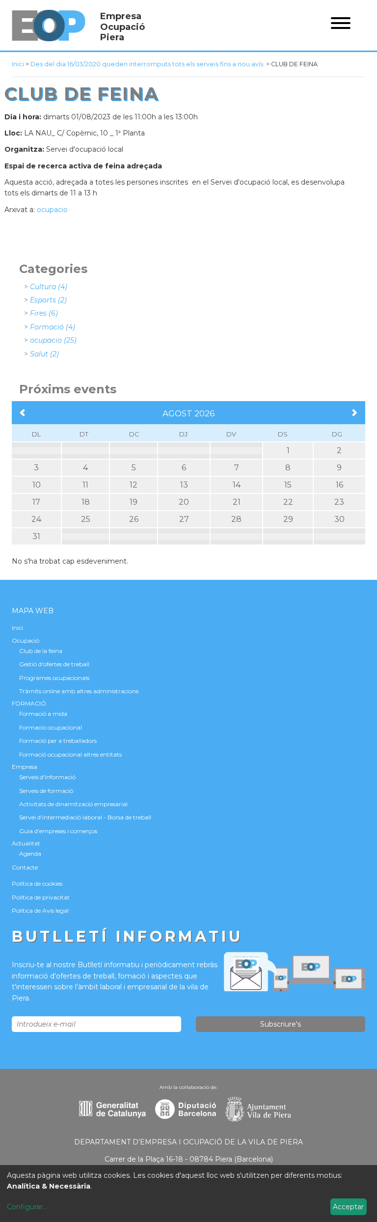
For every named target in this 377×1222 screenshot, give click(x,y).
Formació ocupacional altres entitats (70, 754)
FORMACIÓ (29, 703)
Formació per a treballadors (58, 740)
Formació (52, 327)
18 (85, 502)
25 (85, 519)
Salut (44, 354)
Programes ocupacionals (54, 677)
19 (133, 502)
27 (184, 519)
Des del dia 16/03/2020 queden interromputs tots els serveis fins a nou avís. (147, 64)
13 (184, 484)
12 (133, 484)
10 (36, 484)
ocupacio (52, 209)
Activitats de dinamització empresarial (73, 804)
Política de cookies (37, 883)
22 (288, 502)
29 (288, 519)
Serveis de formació (46, 790)
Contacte (25, 867)
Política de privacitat (41, 897)
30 (339, 519)
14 (237, 484)
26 (133, 519)
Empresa (24, 766)
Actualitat (26, 843)
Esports (48, 300)
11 (85, 484)
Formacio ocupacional (50, 727)
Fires (44, 313)
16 (339, 484)
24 (36, 519)
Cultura (48, 286)
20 (184, 502)
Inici (18, 64)
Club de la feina (40, 650)
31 (36, 536)
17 (36, 502)
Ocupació (25, 640)
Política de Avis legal (40, 910)
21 (237, 502)
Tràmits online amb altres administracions (78, 691)
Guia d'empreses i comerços (58, 831)
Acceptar (348, 1206)
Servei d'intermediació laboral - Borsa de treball (85, 817)
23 (339, 502)
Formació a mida (43, 713)
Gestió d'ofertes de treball (54, 664)
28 (236, 519)
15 (288, 484)
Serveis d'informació (47, 777)
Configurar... (27, 1206)
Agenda (30, 853)
